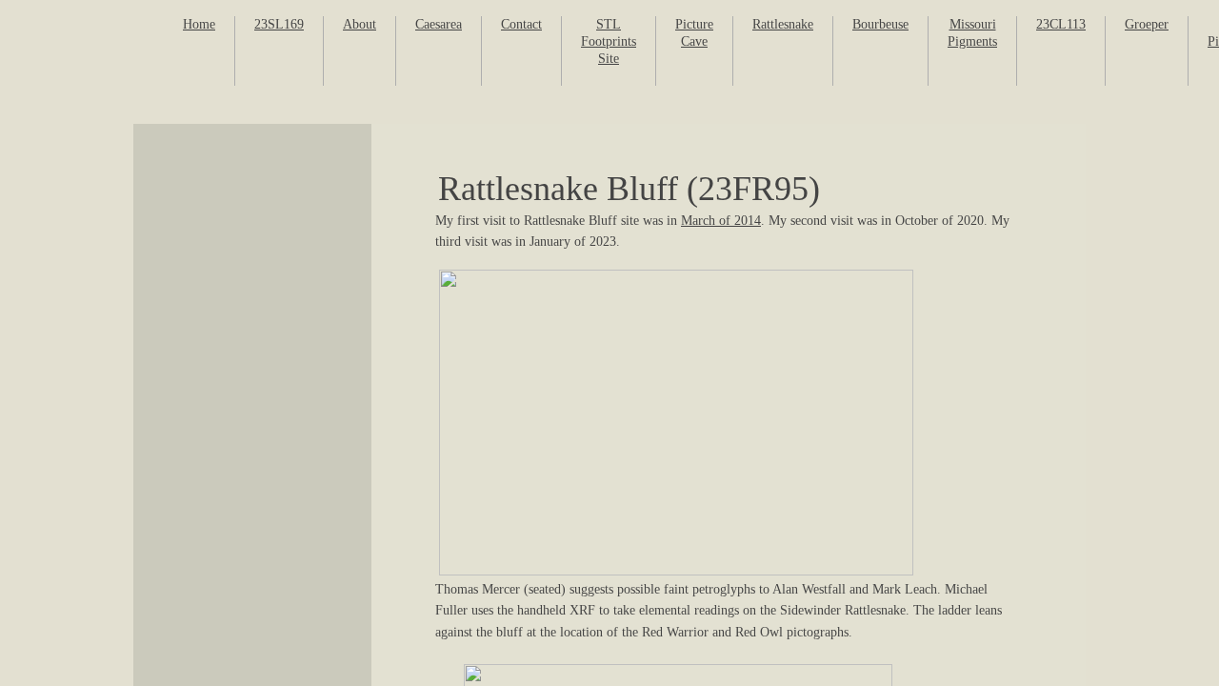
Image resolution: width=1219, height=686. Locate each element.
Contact (521, 24)
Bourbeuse (880, 24)
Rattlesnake (782, 24)
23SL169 (279, 24)
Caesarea (438, 24)
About (359, 24)
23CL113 (1061, 24)
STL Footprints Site (608, 41)
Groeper (1147, 24)
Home (199, 24)
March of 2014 (721, 220)
